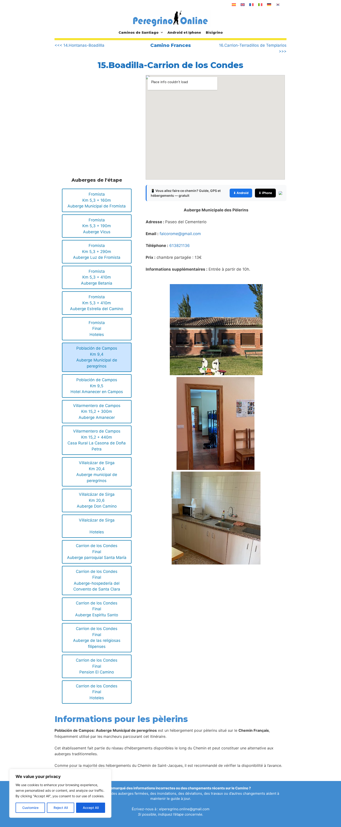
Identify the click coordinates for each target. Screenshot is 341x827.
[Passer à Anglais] (242, 4)
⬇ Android (240, 193)
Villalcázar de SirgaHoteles (97, 526)
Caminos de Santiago (138, 32)
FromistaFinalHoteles (97, 328)
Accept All (91, 808)
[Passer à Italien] (260, 4)
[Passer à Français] (251, 4)
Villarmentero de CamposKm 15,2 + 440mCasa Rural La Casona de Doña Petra (97, 440)
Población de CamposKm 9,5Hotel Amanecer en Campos (97, 385)
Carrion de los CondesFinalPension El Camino (96, 666)
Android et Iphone (184, 32)
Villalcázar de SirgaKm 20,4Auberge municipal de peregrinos (96, 471)
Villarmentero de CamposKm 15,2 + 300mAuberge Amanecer (96, 411)
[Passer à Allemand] (269, 4)
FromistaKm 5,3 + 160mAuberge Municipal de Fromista (97, 200)
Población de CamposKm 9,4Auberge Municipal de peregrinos (96, 357)
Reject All (61, 808)
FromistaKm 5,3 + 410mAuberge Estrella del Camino (96, 303)
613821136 (179, 245)
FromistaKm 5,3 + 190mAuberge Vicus (96, 226)
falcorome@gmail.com (180, 233)
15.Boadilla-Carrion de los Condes (170, 65)
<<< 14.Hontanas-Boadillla (79, 45)
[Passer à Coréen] (277, 4)
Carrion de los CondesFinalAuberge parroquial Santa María (96, 551)
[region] (60, 793)
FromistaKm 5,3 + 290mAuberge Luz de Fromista (96, 251)
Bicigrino (214, 32)
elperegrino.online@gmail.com (184, 809)
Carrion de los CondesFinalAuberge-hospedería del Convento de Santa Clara (96, 580)
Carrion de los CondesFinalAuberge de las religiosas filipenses (96, 637)
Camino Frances (170, 45)
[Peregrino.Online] (170, 18)
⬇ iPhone (265, 193)
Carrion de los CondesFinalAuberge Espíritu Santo (96, 609)
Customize (30, 808)
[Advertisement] (93, 113)
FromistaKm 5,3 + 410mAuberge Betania (96, 277)
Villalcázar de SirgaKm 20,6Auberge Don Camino (97, 500)
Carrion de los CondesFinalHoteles (96, 692)
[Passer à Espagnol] (233, 4)
